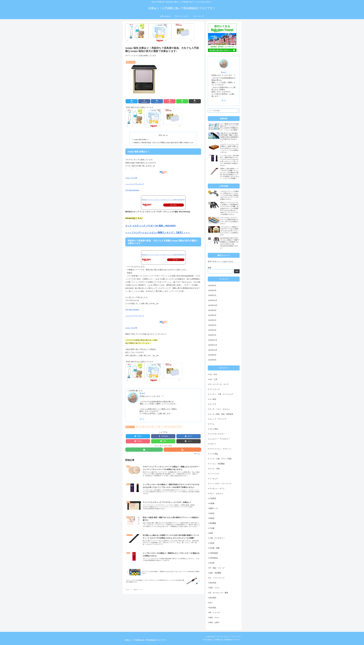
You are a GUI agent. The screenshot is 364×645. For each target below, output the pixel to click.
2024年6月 (212, 310)
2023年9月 (212, 355)
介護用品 (212, 498)
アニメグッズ (214, 389)
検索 (209, 268)
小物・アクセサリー (217, 538)
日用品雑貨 (213, 553)
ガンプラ (212, 404)
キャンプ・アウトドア (217, 419)
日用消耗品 (213, 558)
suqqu (139, 426)
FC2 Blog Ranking (132, 190)
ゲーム (211, 424)
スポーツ (212, 444)
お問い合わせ (211, 636)
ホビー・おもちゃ (216, 493)
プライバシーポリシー (223, 636)
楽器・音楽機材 (215, 573)
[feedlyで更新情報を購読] (140, 419)
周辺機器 (212, 523)
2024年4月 (212, 320)
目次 (160, 135)
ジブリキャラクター (217, 434)
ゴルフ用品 (213, 429)
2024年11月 (212, 300)
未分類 (211, 563)
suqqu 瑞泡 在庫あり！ (142, 139)
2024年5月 (212, 315)
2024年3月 (212, 325)
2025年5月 (212, 285)
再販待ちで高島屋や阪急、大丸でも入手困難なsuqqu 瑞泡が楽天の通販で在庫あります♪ (164, 142)
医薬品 (211, 518)
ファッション (214, 474)
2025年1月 (212, 295)
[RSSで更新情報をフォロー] (143, 419)
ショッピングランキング (134, 184)
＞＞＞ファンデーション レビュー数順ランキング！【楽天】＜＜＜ (157, 232)
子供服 (211, 528)
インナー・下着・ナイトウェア (221, 394)
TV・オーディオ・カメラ (219, 384)
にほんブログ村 (131, 178)
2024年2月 (212, 330)
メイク (162, 426)
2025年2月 (212, 290)
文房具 (211, 543)
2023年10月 (212, 350)
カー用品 (212, 399)
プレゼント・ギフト (217, 488)
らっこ (142, 393)
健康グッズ (213, 508)
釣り (211, 603)
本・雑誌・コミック (217, 568)
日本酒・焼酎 (214, 548)
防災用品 (212, 608)
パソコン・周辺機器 (217, 464)
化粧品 (168, 426)
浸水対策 (212, 583)
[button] (195, 101)
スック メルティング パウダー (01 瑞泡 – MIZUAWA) (150, 225)
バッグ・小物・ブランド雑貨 (220, 459)
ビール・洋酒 (214, 469)
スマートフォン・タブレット (220, 449)
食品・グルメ (214, 617)
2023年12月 (212, 340)
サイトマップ (236, 636)
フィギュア (213, 478)
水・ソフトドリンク (217, 578)
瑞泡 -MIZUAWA (178, 426)
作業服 (211, 503)
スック (155, 426)
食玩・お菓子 (214, 622)
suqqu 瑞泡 (147, 426)
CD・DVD (213, 374)
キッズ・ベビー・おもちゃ (219, 409)
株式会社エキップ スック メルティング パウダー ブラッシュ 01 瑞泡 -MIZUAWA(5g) (163, 199)
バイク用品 (213, 454)
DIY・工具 (213, 379)
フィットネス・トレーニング (220, 483)
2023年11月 (212, 345)
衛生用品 (212, 598)
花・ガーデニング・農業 (218, 593)
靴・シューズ (214, 612)
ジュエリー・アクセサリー (219, 439)
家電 (211, 533)
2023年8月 (212, 360)
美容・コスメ (130, 426)
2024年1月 (212, 335)
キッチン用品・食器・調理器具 (221, 414)
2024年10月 (212, 305)
